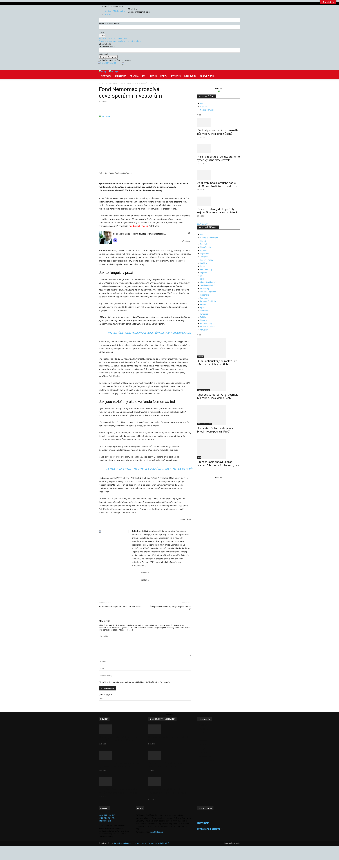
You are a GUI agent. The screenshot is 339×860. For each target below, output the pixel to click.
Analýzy (203, 263)
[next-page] (199, 474)
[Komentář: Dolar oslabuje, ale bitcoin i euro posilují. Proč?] (218, 415)
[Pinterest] (129, 107)
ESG (202, 279)
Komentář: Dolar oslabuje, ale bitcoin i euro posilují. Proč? (215, 430)
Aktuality (106, 76)
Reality (203, 304)
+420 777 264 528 (107, 815)
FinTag (203, 241)
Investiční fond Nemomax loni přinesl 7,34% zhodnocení (149, 332)
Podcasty (204, 298)
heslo (101, 32)
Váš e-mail (103, 54)
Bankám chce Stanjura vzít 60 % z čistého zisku (119, 606)
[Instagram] (134, 6)
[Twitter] (136, 6)
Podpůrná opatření (208, 292)
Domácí (203, 244)
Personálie (204, 295)
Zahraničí (204, 257)
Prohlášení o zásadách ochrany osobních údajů (120, 41)
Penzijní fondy (206, 269)
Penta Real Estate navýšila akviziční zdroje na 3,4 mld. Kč (149, 469)
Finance (152, 76)
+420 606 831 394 (107, 818)
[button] (237, 74)
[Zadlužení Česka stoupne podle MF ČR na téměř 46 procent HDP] (218, 175)
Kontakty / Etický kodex (115, 11)
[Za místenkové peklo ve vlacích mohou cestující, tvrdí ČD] (169, 755)
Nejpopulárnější (206, 110)
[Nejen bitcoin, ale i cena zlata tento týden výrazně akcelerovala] (218, 148)
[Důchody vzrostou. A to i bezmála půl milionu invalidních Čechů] (218, 122)
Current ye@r (105, 695)
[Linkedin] (141, 107)
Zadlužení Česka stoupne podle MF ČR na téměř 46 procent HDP (217, 184)
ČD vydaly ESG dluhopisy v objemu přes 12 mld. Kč (170, 608)
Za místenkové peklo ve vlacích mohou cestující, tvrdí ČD (167, 765)
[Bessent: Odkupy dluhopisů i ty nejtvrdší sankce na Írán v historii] (218, 201)
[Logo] (104, 71)
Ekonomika (120, 76)
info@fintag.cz (105, 821)
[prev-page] (198, 474)
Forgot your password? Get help (113, 38)
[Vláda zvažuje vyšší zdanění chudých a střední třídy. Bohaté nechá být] (169, 781)
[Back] (140, 6)
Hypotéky (204, 250)
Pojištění (203, 272)
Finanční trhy (205, 247)
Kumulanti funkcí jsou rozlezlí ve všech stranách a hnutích (217, 362)
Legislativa (204, 253)
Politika (134, 76)
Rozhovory (190, 76)
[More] (148, 107)
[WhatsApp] (135, 107)
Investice (176, 76)
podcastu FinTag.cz (139, 226)
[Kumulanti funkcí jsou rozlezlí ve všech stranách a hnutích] (218, 348)
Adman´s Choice (207, 326)
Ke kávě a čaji (207, 76)
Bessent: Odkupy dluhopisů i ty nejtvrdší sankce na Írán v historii (217, 211)
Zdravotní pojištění (208, 301)
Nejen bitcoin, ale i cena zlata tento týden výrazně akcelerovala (218, 158)
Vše (201, 103)
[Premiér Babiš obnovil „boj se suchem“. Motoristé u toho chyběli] (218, 449)
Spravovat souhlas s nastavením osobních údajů (151, 843)
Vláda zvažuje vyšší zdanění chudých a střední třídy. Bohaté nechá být (167, 793)
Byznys (164, 76)
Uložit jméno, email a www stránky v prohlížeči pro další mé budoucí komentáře (136, 682)
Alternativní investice (209, 282)
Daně (202, 266)
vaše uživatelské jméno (109, 23)
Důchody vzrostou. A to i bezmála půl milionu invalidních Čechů (217, 132)
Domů (101, 83)
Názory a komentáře (209, 238)
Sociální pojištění (207, 285)
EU (143, 76)
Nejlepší (203, 106)
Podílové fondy (111, 83)
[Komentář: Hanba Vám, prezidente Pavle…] (169, 729)
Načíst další (202, 224)
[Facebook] (132, 6)
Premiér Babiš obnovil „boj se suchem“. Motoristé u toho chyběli (218, 463)
